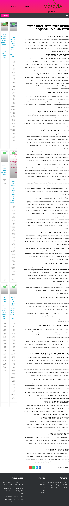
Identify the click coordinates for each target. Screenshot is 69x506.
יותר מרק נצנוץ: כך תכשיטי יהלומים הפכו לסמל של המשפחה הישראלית (11, 192)
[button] (66, 15)
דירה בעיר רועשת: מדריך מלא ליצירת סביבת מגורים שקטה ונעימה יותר (12, 45)
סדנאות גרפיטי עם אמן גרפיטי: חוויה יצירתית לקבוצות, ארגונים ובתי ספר (12, 308)
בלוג (44, 490)
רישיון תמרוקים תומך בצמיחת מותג (3, 170)
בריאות (43, 482)
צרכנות (43, 487)
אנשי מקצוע (42, 484)
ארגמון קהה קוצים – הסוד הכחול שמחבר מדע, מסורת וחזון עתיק (3, 308)
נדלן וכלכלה (42, 481)
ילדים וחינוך (42, 489)
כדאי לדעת (42, 492)
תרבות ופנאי (42, 486)
